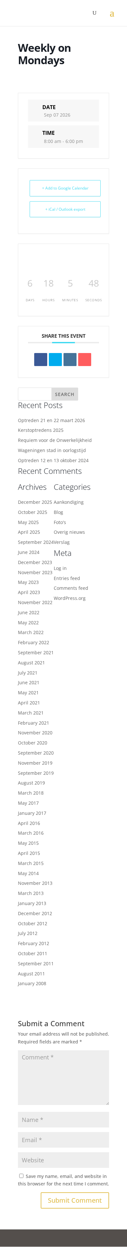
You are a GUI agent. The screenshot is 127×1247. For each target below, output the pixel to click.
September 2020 (36, 753)
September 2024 (36, 542)
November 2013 (35, 883)
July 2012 (27, 933)
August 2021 (31, 662)
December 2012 (35, 913)
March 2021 (31, 713)
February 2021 (33, 723)
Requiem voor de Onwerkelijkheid (55, 440)
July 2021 (27, 673)
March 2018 (31, 793)
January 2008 (32, 983)
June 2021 (28, 682)
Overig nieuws (69, 532)
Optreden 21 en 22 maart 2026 (51, 420)
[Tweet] (55, 359)
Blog (58, 512)
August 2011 (31, 974)
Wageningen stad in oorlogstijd (52, 450)
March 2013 (31, 893)
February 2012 (33, 943)
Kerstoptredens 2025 (41, 430)
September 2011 (36, 963)
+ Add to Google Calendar (65, 188)
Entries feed (67, 578)
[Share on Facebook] (40, 359)
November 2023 (35, 572)
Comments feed (71, 588)
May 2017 (28, 803)
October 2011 (32, 953)
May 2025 (28, 522)
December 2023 (35, 562)
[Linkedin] (70, 359)
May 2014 (28, 873)
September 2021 (36, 652)
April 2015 (29, 853)
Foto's (60, 522)
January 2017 (32, 813)
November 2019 (35, 763)
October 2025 (32, 512)
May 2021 (28, 692)
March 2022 (31, 632)
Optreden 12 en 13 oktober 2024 (53, 460)
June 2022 (28, 612)
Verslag (62, 542)
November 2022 (35, 602)
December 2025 (35, 502)
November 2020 (35, 733)
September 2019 (36, 773)
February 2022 (33, 642)
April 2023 (29, 592)
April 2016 (29, 823)
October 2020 (32, 743)
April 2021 (29, 703)
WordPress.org (70, 598)
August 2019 (31, 783)
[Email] (84, 359)
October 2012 (32, 923)
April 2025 (29, 532)
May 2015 (28, 843)
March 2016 (31, 833)
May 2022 (28, 622)
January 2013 (32, 903)
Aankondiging (69, 502)
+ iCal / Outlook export (65, 209)
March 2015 (31, 863)
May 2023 (28, 582)
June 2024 (28, 552)
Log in (60, 568)
